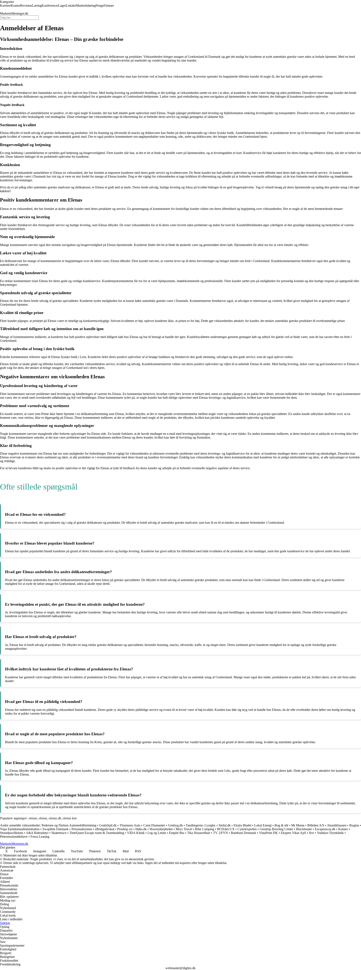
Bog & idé (281, 825)
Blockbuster (304, 829)
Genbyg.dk (175, 825)
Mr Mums (297, 825)
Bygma (354, 825)
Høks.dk (141, 829)
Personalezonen (81, 829)
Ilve (311, 833)
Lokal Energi (263, 825)
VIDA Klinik (136, 833)
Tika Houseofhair (198, 833)
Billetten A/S (315, 825)
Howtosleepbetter (161, 829)
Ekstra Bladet (242, 825)
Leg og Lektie (156, 833)
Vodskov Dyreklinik (330, 833)
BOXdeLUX (226, 829)
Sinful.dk (225, 825)
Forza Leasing (40, 836)
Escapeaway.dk (325, 829)
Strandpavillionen (11, 833)
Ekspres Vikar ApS (293, 833)
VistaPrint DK (268, 833)
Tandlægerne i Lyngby (201, 825)
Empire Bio (176, 833)
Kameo (343, 829)
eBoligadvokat (104, 829)
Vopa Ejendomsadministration (20, 829)
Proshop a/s (124, 829)
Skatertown (58, 833)
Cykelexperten (247, 829)
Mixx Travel (184, 829)
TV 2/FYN (220, 833)
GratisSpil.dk (108, 825)
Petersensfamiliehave (14, 836)
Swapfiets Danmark (55, 829)
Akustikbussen (336, 825)
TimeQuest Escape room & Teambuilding (96, 833)
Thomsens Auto (129, 825)
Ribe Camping (204, 829)
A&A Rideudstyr (37, 833)
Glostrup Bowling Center (276, 829)
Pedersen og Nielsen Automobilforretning (69, 825)
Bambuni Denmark (243, 833)
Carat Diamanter (154, 825)
